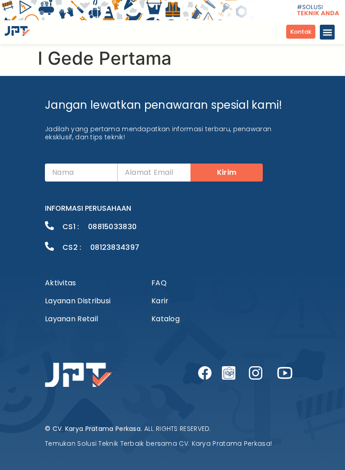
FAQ (159, 283)
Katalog (165, 319)
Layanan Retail (71, 319)
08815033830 (112, 227)
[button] (327, 32)
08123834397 (114, 247)
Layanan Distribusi (78, 301)
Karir (160, 301)
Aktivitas (60, 283)
